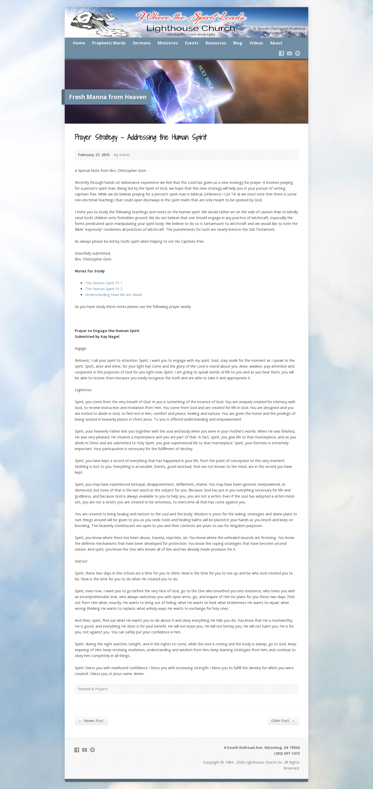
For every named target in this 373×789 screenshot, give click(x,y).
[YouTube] (289, 53)
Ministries (168, 43)
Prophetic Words (109, 43)
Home (79, 43)
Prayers (101, 688)
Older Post (283, 720)
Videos (256, 43)
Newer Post (91, 720)
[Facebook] (281, 53)
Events (191, 43)
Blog (237, 43)
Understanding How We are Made (113, 294)
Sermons (141, 43)
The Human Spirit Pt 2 (103, 288)
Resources (216, 43)
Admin (124, 154)
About (276, 43)
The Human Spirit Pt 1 (103, 283)
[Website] (297, 53)
